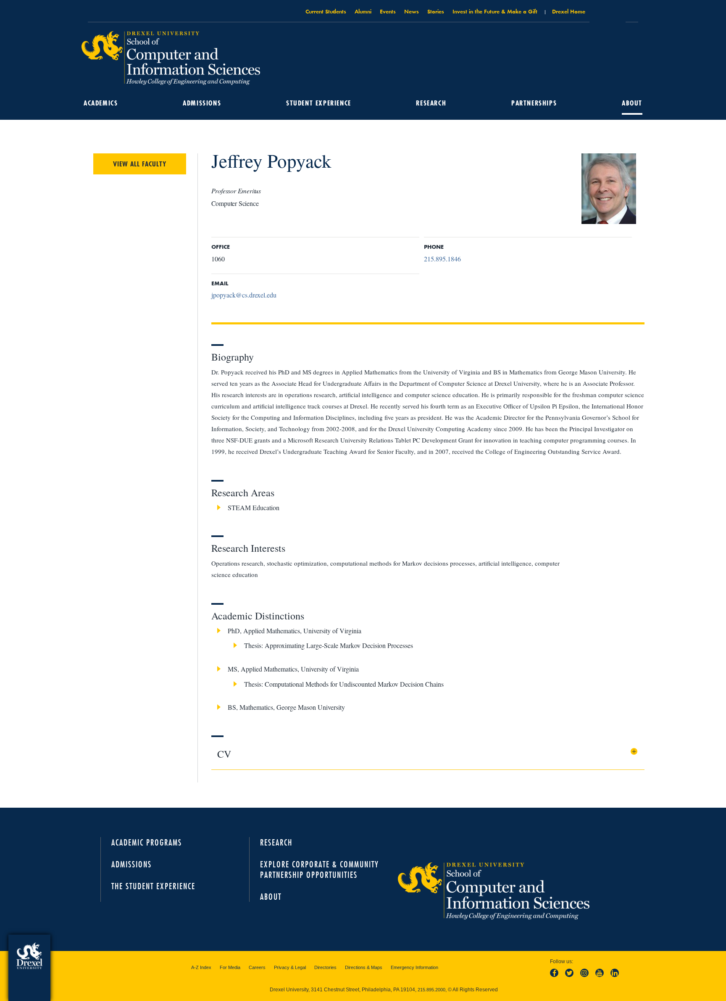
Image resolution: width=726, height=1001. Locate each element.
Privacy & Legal (290, 967)
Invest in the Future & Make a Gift (494, 11)
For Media (230, 967)
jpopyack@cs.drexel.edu (243, 295)
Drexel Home (568, 11)
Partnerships (534, 103)
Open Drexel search (607, 14)
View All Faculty (139, 164)
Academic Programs (146, 842)
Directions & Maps (363, 967)
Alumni (363, 11)
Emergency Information (414, 967)
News (411, 11)
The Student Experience (153, 886)
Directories (325, 967)
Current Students (325, 11)
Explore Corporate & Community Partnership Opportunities (319, 869)
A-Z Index (201, 967)
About (632, 103)
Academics (101, 103)
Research (431, 103)
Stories (435, 11)
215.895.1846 (442, 259)
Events (388, 11)
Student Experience (318, 103)
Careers (257, 967)
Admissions (202, 103)
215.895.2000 (431, 989)
